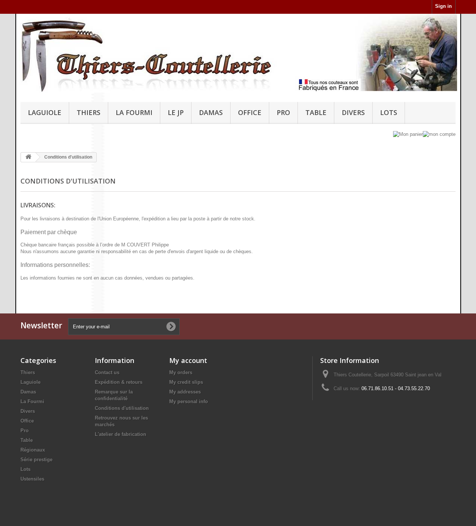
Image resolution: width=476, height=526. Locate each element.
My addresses (185, 392)
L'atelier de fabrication (120, 434)
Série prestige (36, 459)
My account (188, 360)
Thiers (88, 112)
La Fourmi (134, 112)
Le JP (176, 112)
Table (316, 112)
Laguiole (44, 112)
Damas (211, 112)
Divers (353, 112)
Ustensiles (32, 479)
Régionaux (32, 450)
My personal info (188, 401)
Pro (283, 112)
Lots (388, 112)
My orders (180, 372)
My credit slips (186, 382)
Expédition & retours (118, 382)
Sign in (443, 6)
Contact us (107, 372)
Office (249, 112)
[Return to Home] (28, 157)
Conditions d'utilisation (122, 408)
